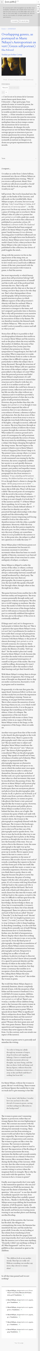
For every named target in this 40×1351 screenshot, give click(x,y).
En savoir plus (23, 21)
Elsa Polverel (8, 50)
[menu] (2, 2)
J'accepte (14, 21)
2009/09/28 (12, 29)
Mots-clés (14, 88)
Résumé (5, 88)
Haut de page (18, 1343)
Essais (4, 29)
